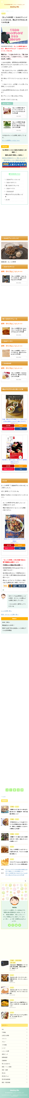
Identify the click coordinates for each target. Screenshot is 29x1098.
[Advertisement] (14, 220)
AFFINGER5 (15, 1096)
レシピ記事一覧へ (6, 611)
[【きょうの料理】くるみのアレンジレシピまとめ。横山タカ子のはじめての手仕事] (18, 789)
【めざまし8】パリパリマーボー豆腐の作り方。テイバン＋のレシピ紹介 (19, 979)
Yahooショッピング (8, 428)
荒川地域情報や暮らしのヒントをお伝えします (14, 1092)
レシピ (4, 796)
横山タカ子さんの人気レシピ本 (14, 195)
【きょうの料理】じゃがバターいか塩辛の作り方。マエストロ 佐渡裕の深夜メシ (19, 852)
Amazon (21, 425)
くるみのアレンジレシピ (12, 179)
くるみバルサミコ (10, 182)
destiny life (15, 7)
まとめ (7, 199)
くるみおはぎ (9, 191)
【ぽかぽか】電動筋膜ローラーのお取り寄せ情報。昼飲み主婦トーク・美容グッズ (19, 966)
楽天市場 (8, 425)
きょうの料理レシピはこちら (11, 140)
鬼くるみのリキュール (12, 185)
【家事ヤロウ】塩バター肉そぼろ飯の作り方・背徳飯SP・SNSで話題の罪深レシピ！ (19, 812)
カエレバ (16, 423)
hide (18, 174)
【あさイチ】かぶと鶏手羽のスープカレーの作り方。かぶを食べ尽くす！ (19, 1004)
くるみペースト (10, 188)
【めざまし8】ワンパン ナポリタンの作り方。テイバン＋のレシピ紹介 (19, 991)
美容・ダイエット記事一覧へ (10, 614)
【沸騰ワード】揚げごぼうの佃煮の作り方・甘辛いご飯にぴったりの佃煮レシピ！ (19, 839)
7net (21, 428)
